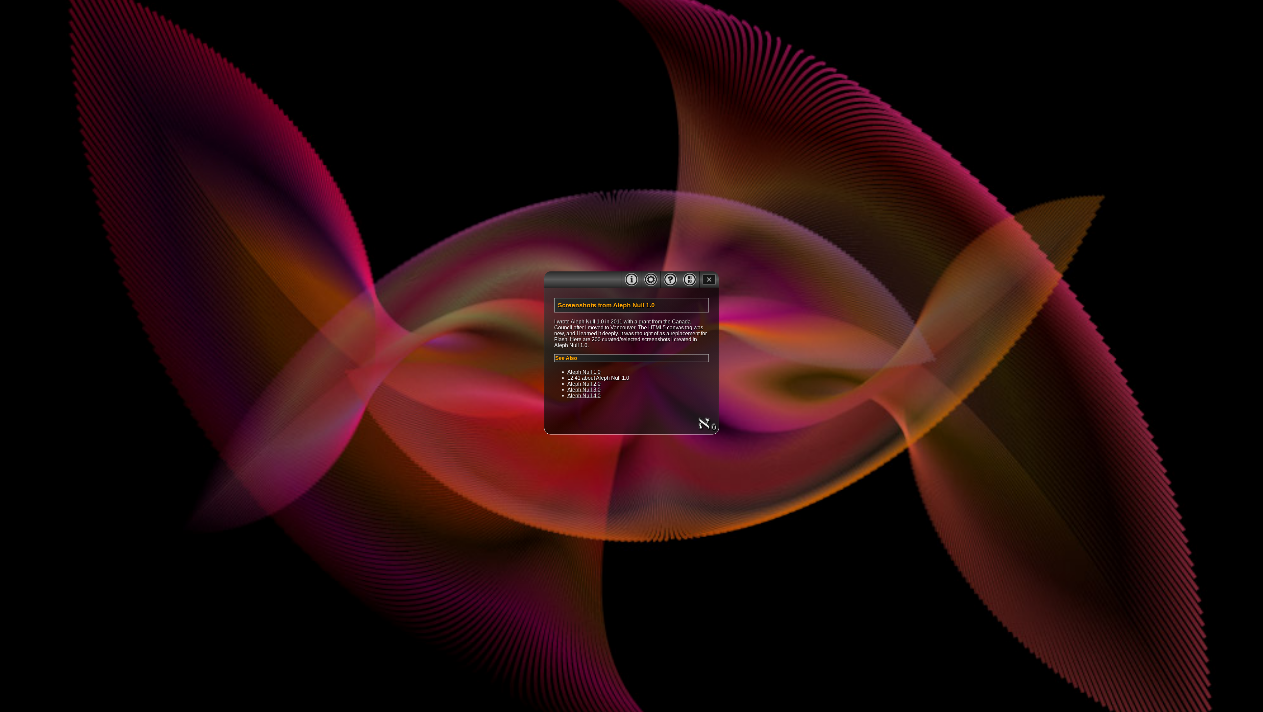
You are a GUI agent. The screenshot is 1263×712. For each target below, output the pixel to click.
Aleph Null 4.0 (584, 395)
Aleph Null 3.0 (584, 389)
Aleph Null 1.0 (584, 371)
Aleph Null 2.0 (584, 383)
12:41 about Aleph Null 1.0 (598, 377)
